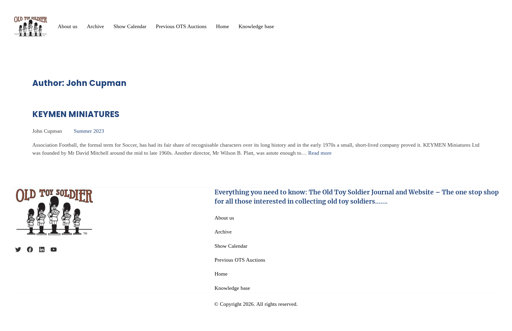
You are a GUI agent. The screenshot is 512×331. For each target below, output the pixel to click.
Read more (320, 153)
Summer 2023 (89, 131)
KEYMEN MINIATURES (75, 114)
